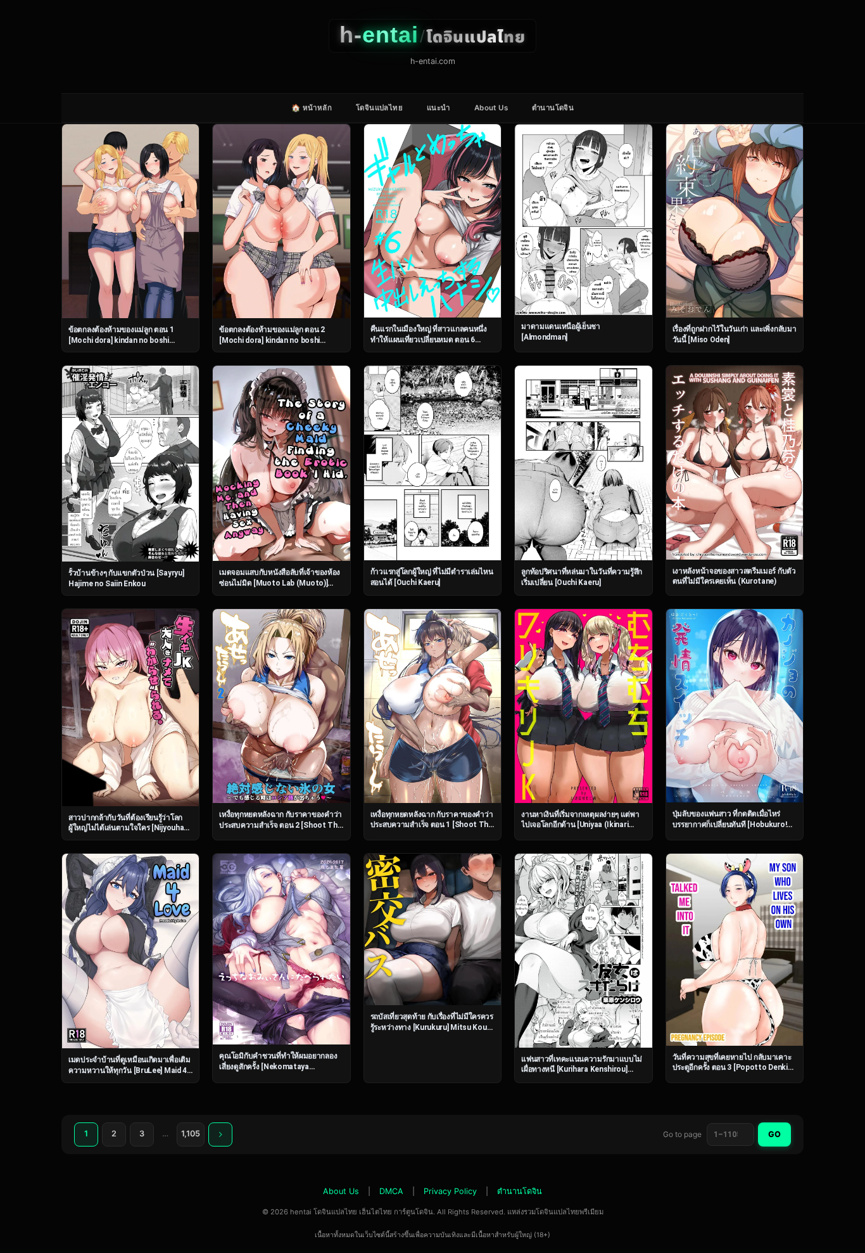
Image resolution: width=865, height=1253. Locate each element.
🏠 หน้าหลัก (311, 107)
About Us (491, 107)
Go (774, 1134)
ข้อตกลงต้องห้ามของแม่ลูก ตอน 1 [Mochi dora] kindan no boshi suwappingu (121, 340)
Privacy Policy (450, 1191)
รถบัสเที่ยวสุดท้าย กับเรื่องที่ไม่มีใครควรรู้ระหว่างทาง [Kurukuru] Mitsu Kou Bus (431, 1027)
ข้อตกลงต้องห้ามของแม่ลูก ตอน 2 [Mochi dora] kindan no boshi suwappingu (272, 340)
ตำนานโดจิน (553, 107)
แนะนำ (438, 107)
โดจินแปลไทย (379, 107)
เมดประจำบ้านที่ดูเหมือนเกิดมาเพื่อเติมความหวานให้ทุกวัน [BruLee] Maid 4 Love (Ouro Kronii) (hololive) (129, 1070)
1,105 (190, 1133)
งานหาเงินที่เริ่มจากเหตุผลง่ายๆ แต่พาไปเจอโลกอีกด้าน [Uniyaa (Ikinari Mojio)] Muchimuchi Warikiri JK (580, 825)
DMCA (391, 1191)
